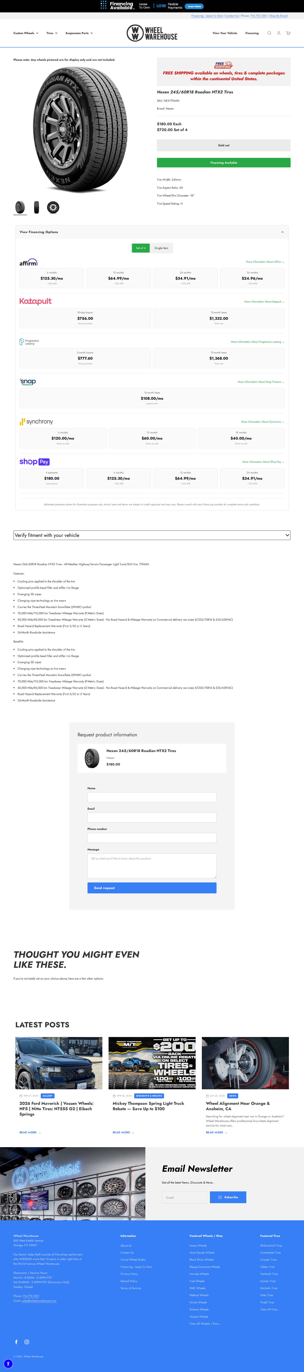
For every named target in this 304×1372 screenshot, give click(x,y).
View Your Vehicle (225, 33)
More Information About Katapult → (264, 302)
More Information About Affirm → (265, 262)
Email (91, 809)
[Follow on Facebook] (16, 1342)
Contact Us (232, 16)
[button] (8, 1364)
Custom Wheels (23, 33)
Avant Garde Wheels (202, 1252)
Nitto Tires (266, 1295)
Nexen (170, 108)
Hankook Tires (269, 1274)
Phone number (97, 829)
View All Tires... (270, 1309)
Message (93, 849)
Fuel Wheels (197, 1281)
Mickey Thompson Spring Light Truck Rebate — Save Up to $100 (148, 1106)
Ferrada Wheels (199, 1274)
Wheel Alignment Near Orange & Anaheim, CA (238, 1106)
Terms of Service (131, 1288)
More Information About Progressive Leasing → (258, 342)
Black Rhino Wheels (202, 1260)
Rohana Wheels (199, 1309)
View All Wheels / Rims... (205, 1324)
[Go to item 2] (36, 208)
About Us (126, 1245)
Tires (50, 33)
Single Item (161, 248)
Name (91, 788)
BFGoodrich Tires (271, 1245)
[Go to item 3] (53, 208)
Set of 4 (141, 248)
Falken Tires (267, 1267)
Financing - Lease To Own (207, 16)
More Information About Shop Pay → (264, 462)
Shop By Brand (278, 16)
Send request (104, 888)
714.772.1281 (258, 16)
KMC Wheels (198, 1288)
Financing (252, 33)
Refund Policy (129, 1281)
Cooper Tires (268, 1260)
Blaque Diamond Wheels (205, 1267)
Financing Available (224, 163)
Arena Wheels (198, 1245)
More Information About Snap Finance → (261, 382)
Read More (30, 1132)
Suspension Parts (77, 33)
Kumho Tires (268, 1281)
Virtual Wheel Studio (133, 1260)
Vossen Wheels (199, 1317)
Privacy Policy (129, 1274)
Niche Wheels (198, 1302)
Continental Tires (270, 1252)
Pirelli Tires (267, 1302)
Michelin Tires (269, 1288)
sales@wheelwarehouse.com (39, 1301)
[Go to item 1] (20, 208)
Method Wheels (199, 1295)
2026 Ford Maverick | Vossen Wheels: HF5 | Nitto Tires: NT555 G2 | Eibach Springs (56, 1108)
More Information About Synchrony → (263, 422)
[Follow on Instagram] (27, 1342)
